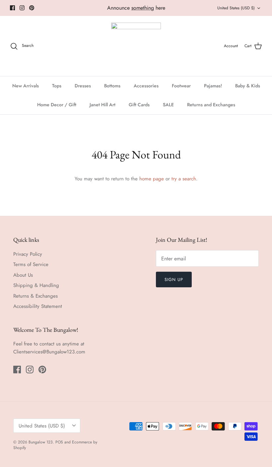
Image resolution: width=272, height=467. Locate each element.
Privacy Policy (27, 254)
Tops (56, 85)
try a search (183, 178)
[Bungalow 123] (136, 46)
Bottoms (112, 85)
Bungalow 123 (41, 442)
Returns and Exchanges (211, 104)
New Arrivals (25, 85)
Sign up (174, 279)
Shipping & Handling (36, 285)
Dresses (83, 85)
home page (151, 178)
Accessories (146, 85)
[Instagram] (22, 7)
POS (59, 442)
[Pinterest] (31, 7)
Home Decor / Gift (56, 104)
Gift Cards (139, 104)
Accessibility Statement (37, 306)
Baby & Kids (247, 85)
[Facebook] (12, 7)
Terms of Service (30, 264)
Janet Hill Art (102, 104)
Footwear (181, 85)
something (142, 8)
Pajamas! (213, 85)
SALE (168, 104)
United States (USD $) (236, 8)
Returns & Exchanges (35, 296)
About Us (23, 275)
